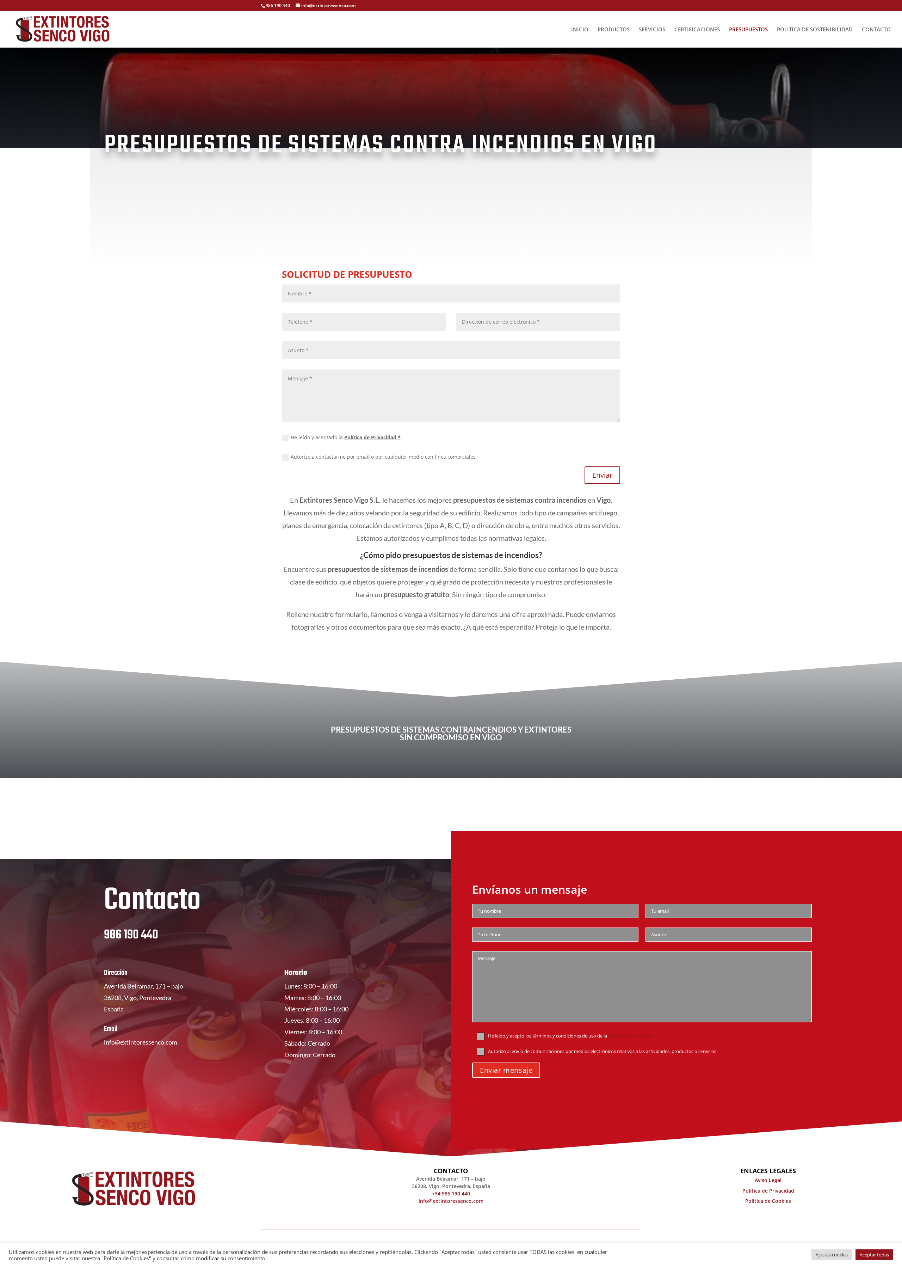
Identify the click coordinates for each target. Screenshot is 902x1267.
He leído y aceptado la (346, 437)
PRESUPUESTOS (748, 30)
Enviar (602, 475)
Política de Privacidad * (372, 437)
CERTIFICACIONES (697, 30)
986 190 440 (131, 935)
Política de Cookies (768, 1201)
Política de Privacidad (768, 1190)
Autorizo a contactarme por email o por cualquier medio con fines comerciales (383, 456)
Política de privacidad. (631, 1036)
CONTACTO (876, 30)
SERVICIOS (652, 30)
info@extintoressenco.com (140, 1042)
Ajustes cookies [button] (832, 1254)
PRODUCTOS (614, 30)
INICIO (579, 30)
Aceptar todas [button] (874, 1254)
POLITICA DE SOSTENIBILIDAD (815, 30)
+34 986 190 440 (451, 1193)
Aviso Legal (768, 1180)
